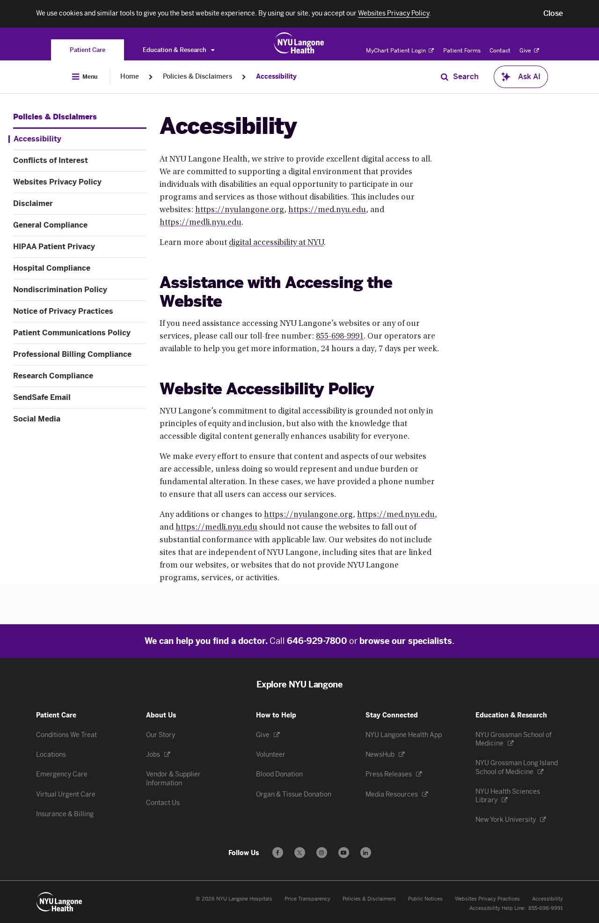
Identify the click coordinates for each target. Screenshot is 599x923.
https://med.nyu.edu (327, 210)
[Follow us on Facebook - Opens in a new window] (277, 852)
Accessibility (276, 77)
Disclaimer (33, 203)
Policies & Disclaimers (197, 77)
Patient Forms (462, 50)
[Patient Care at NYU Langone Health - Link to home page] (299, 43)
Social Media (36, 419)
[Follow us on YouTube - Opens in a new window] (343, 852)
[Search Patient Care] (444, 76)
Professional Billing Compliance (72, 354)
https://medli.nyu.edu (200, 223)
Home (129, 77)
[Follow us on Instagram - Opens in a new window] (321, 852)
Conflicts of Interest (50, 160)
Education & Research (175, 49)
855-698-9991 (340, 336)
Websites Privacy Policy (57, 182)
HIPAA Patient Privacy (54, 247)
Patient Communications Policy (72, 333)
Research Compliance (53, 376)
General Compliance (50, 225)
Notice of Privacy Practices (63, 311)
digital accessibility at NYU (276, 243)
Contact (500, 50)
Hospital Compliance (51, 268)
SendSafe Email (42, 397)
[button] (553, 13)
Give (526, 50)
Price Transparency (307, 899)
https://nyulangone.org (239, 210)
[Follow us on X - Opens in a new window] (299, 852)
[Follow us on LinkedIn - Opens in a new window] (365, 852)
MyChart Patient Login (396, 50)
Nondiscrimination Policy (60, 290)
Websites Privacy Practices (487, 899)
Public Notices (425, 899)
